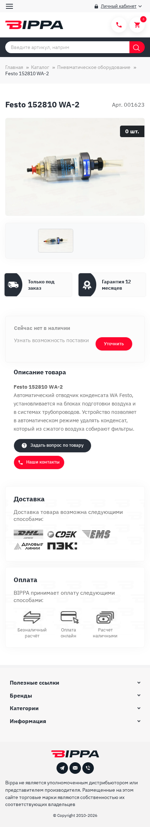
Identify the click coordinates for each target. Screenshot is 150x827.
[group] (75, 166)
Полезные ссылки (34, 682)
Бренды (21, 695)
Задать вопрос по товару (57, 445)
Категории (24, 708)
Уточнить (114, 344)
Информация (28, 721)
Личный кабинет (118, 6)
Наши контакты (43, 462)
